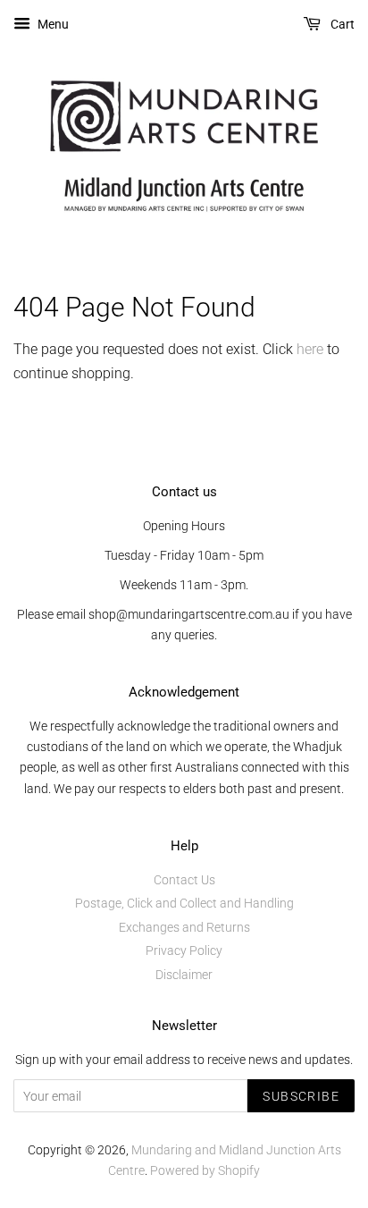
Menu (52, 24)
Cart (341, 24)
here (310, 349)
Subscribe (301, 1096)
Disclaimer (184, 974)
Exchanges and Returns (184, 927)
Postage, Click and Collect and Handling (184, 903)
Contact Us (184, 880)
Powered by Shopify (205, 1170)
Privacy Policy (184, 950)
